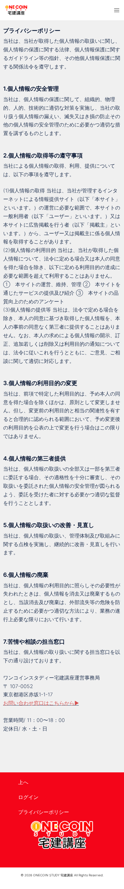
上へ (23, 782)
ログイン (28, 797)
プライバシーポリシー (43, 812)
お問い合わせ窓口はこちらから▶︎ (41, 703)
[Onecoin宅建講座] (16, 10)
